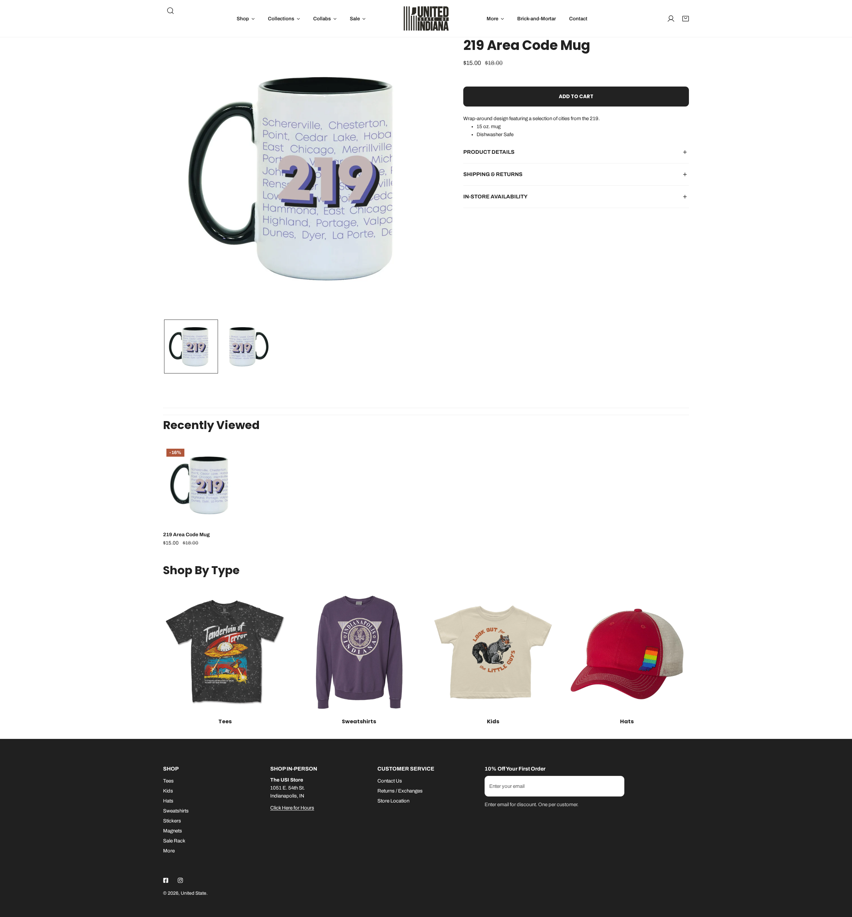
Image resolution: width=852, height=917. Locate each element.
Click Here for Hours (292, 807)
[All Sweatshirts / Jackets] (359, 652)
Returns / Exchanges (400, 791)
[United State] (426, 18)
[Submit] (616, 786)
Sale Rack (174, 840)
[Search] (170, 10)
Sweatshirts (176, 810)
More (169, 850)
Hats (168, 800)
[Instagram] (180, 880)
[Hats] (627, 652)
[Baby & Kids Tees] (493, 652)
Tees (168, 781)
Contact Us (389, 781)
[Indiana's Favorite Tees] (225, 652)
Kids (168, 791)
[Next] (427, 178)
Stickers (172, 820)
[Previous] (178, 178)
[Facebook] (165, 880)
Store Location (393, 800)
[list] (303, 177)
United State (193, 893)
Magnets (172, 830)
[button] (245, 18)
